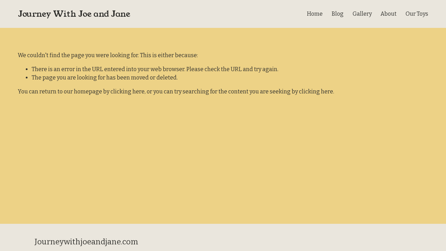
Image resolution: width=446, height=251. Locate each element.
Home (315, 13)
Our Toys (417, 13)
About (388, 13)
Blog (338, 13)
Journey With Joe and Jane (74, 14)
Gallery (362, 13)
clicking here (127, 91)
